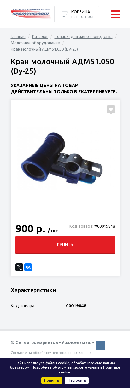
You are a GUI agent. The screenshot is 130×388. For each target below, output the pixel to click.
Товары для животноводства (84, 36)
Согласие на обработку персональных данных (51, 352)
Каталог (40, 36)
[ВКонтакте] (28, 267)
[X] (19, 267)
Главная (18, 36)
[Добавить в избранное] (111, 109)
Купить (65, 244)
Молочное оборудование (35, 42)
